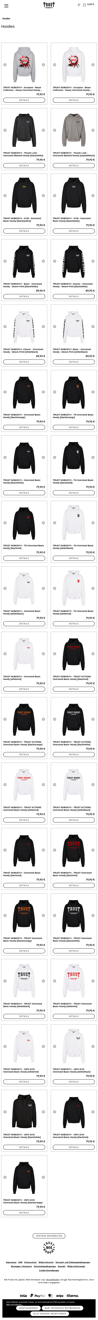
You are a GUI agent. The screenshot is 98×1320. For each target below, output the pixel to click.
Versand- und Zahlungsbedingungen (72, 1262)
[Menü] (6, 5)
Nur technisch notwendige (62, 1308)
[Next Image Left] (5, 65)
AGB (20, 1262)
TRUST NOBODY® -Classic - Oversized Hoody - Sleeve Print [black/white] (73, 285)
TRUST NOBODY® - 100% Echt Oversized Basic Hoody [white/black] (71, 1070)
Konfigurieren (28, 1308)
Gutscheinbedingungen (45, 1266)
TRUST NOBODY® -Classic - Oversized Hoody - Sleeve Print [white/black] (23, 350)
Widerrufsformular (76, 1266)
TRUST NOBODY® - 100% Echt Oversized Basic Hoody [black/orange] (22, 1201)
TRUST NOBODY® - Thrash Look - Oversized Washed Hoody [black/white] (23, 154)
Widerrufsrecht (46, 1262)
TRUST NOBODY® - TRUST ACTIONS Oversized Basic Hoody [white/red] (22, 808)
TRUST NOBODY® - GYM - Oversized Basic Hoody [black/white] (72, 219)
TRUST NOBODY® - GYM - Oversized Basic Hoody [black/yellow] (22, 219)
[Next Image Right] (43, 65)
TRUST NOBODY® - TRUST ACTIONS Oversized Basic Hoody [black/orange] (22, 743)
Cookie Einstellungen (49, 1270)
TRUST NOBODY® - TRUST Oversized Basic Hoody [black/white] (72, 939)
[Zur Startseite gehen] (49, 5)
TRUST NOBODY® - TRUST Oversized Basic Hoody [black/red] (72, 874)
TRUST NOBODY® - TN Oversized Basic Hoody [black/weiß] (73, 481)
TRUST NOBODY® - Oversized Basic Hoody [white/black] (22, 612)
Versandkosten (52, 1279)
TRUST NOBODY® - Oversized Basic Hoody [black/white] (22, 481)
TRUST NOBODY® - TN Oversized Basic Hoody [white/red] (73, 612)
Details (24, 100)
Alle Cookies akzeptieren (49, 1313)
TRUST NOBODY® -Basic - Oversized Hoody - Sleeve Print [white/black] (72, 350)
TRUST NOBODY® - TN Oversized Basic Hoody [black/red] (23, 546)
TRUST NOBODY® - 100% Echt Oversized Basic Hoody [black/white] (22, 1135)
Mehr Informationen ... (14, 1305)
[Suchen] (79, 4)
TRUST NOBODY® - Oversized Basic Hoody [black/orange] (22, 416)
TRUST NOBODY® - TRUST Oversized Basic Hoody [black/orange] (22, 939)
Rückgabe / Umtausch (21, 1266)
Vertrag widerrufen (49, 1236)
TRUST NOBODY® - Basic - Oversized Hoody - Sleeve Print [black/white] (22, 285)
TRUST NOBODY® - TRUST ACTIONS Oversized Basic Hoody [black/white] (72, 743)
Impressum (11, 1262)
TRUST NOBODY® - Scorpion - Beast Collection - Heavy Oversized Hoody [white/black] (72, 88)
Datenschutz (30, 1262)
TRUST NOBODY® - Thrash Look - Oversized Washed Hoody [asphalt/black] (74, 154)
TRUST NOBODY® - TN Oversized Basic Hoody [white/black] (73, 546)
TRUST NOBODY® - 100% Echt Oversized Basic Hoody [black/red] (70, 1135)
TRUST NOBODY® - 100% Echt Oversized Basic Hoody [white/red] (21, 1070)
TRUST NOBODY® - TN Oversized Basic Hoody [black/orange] (73, 416)
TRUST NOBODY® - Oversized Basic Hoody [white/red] (22, 677)
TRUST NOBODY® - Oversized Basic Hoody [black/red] (22, 874)
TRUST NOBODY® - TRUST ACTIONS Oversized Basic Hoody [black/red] (72, 677)
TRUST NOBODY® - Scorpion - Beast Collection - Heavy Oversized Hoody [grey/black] (22, 88)
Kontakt (61, 1266)
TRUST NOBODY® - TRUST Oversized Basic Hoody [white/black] (22, 1005)
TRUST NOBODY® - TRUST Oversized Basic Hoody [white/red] (72, 1005)
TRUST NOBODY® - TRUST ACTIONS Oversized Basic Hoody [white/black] (72, 808)
